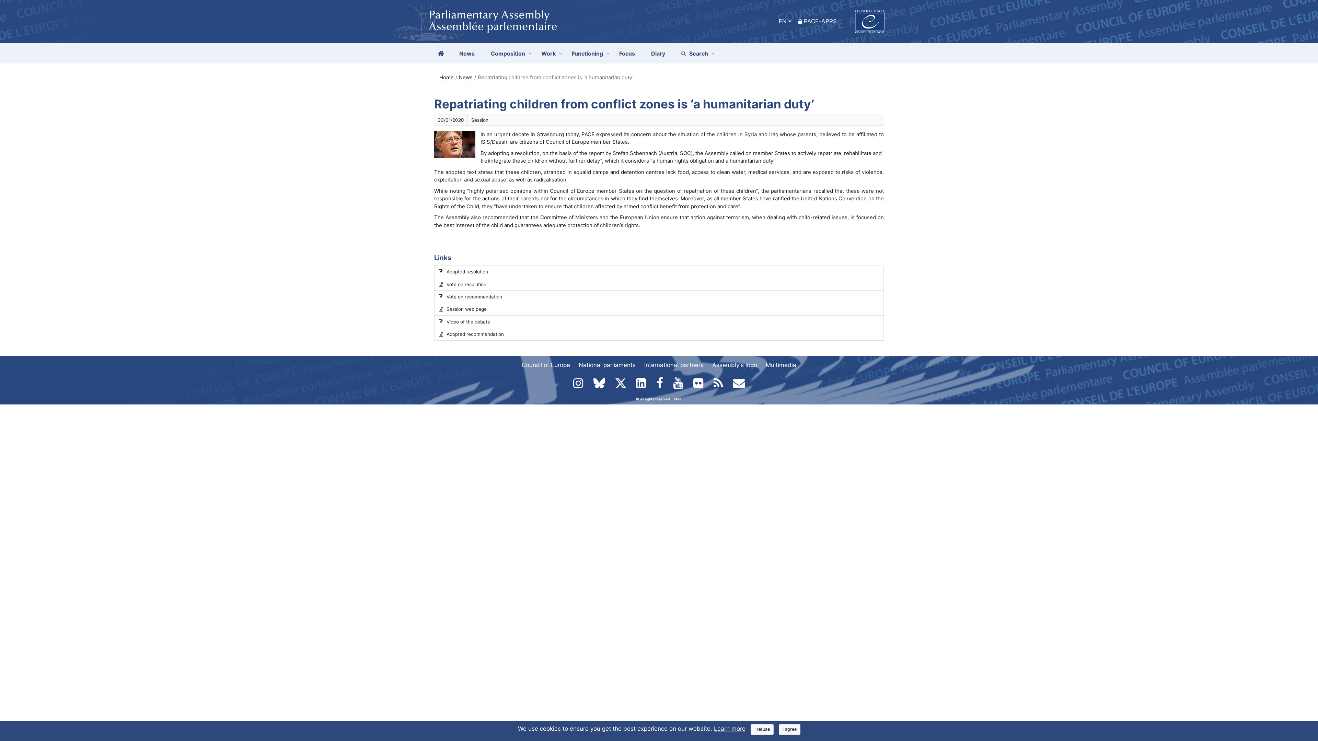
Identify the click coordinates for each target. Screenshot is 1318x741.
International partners (674, 365)
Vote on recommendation (474, 296)
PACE (678, 399)
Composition (508, 53)
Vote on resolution (466, 284)
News (466, 77)
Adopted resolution (467, 271)
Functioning (587, 53)
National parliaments (607, 365)
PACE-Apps (820, 21)
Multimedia (781, 365)
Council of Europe (546, 365)
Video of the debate (468, 322)
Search (698, 53)
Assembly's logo (734, 365)
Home (446, 77)
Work (548, 53)
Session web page (467, 309)
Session (479, 120)
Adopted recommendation (475, 334)
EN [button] (783, 21)
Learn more (729, 728)
